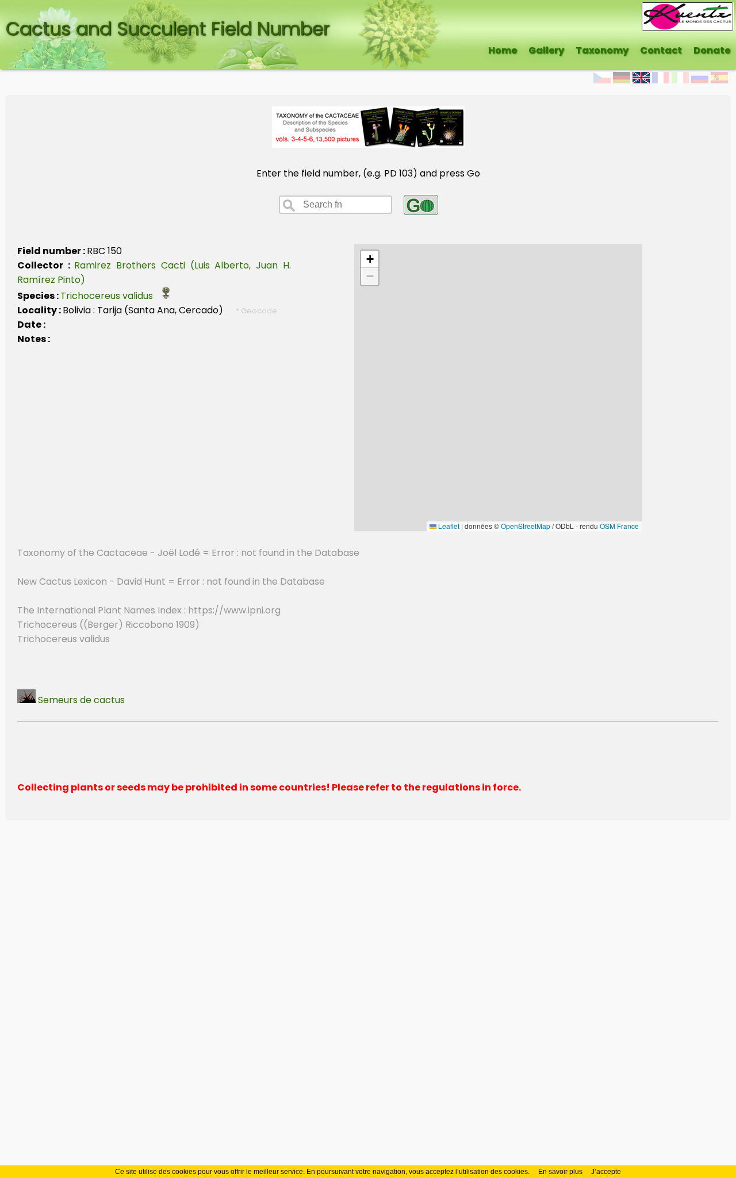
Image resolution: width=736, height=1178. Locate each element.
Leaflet (447, 526)
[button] (369, 259)
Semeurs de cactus (80, 700)
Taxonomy (602, 50)
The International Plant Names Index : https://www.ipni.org (149, 610)
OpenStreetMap (525, 526)
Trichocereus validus (110, 295)
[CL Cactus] (688, 9)
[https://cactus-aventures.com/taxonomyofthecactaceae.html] (368, 144)
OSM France (619, 526)
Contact (661, 50)
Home (502, 50)
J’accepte (606, 1172)
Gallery (546, 50)
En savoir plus (560, 1172)
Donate (711, 50)
